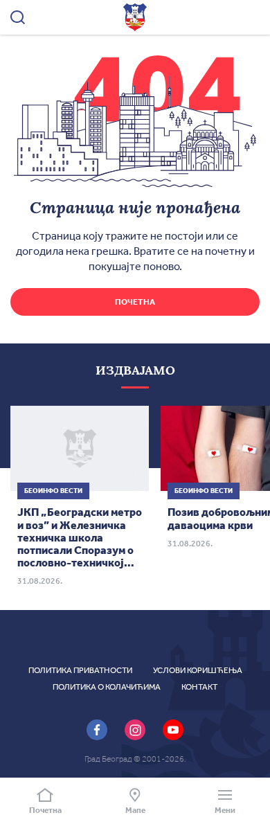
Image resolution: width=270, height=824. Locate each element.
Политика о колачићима (107, 687)
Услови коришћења (197, 670)
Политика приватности (80, 670)
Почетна (135, 302)
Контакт (199, 687)
